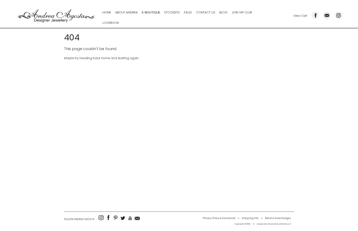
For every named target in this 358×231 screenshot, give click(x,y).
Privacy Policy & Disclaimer (219, 218)
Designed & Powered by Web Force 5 (274, 224)
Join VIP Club (242, 12)
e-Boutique (151, 12)
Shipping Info (250, 218)
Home (107, 12)
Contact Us (205, 12)
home (105, 58)
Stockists (172, 12)
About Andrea (126, 12)
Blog (223, 12)
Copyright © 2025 (242, 224)
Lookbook (111, 22)
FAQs (188, 12)
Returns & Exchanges (278, 218)
